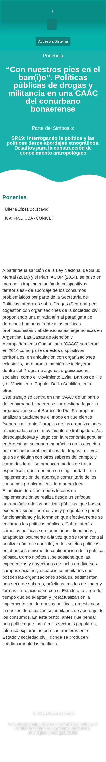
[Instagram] (53, 690)
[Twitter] (68, 690)
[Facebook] (38, 690)
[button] (52, 24)
